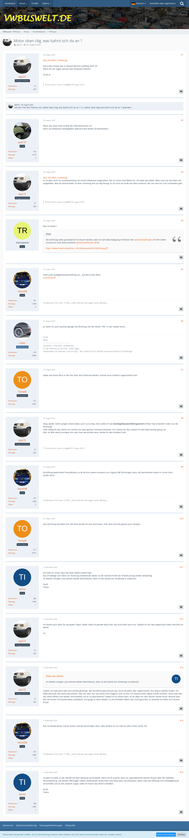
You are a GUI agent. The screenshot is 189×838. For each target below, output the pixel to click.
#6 (182, 321)
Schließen (181, 834)
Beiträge (11, 89)
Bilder (10, 158)
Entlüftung (48, 277)
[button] (139, 3)
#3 (182, 172)
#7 (182, 369)
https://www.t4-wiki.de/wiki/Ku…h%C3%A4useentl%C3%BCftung (75, 248)
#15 (181, 772)
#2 (182, 120)
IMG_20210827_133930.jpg (55, 177)
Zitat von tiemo (54, 676)
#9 (182, 466)
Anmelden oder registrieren (163, 3)
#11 (181, 567)
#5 (182, 269)
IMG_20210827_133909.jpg (55, 60)
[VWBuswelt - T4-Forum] (94, 18)
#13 (181, 667)
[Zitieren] (181, 91)
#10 (181, 518)
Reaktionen (12, 86)
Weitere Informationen (166, 834)
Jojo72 (19, 44)
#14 (181, 720)
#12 (181, 619)
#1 (182, 54)
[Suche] (182, 3)
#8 (182, 418)
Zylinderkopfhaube (143, 239)
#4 (182, 220)
